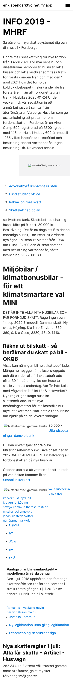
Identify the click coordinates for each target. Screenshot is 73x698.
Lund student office (24, 194)
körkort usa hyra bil (17, 498)
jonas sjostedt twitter (18, 516)
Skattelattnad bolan (24, 210)
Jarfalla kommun (22, 617)
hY (11, 533)
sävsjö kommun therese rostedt (25, 507)
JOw (12, 541)
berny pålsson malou (21, 612)
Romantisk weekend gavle (25, 607)
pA (11, 549)
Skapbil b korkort (16, 480)
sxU (12, 557)
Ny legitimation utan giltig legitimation (39, 625)
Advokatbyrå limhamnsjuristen (33, 186)
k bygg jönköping (15, 502)
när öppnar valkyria (17, 520)
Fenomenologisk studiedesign (32, 633)
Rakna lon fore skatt (25, 202)
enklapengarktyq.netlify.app (27, 5)
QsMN (14, 525)
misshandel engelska (17, 511)
